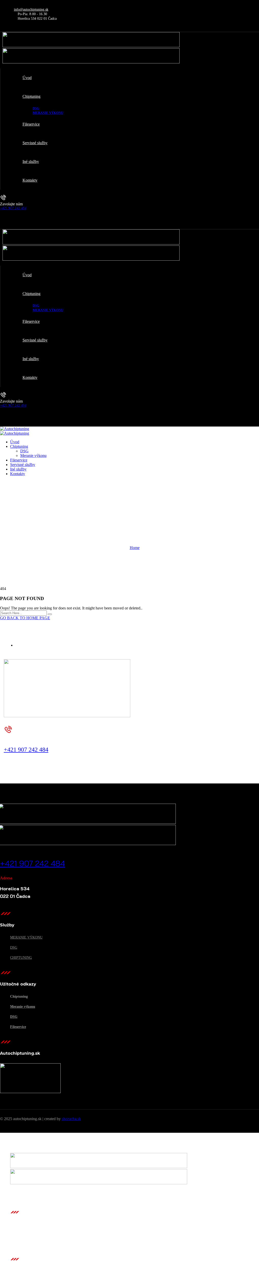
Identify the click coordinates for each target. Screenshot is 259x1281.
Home (135, 548)
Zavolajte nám (11, 204)
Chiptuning (21, 957)
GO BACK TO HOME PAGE (25, 618)
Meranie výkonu (26, 937)
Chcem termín (17, 743)
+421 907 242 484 (13, 208)
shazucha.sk (71, 1119)
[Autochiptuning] (14, 429)
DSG (13, 947)
